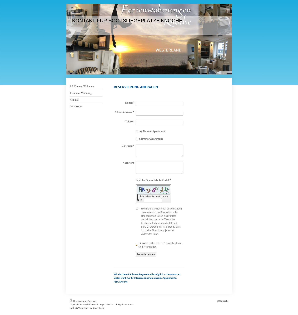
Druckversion (80, 301)
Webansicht (222, 301)
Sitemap (92, 301)
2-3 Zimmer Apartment (152, 131)
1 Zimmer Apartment (151, 139)
